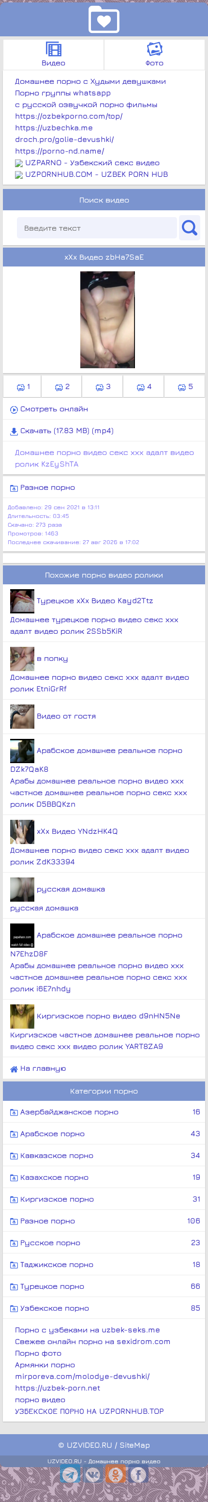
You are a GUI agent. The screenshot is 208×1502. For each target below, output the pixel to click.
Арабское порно (109, 1133)
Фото (154, 62)
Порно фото (38, 1352)
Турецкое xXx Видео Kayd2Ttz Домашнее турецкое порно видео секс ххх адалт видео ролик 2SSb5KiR (94, 615)
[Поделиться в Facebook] (138, 1473)
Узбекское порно (109, 1307)
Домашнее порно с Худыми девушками (90, 81)
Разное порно (46, 487)
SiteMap (134, 1444)
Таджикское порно (109, 1264)
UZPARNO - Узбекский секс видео (92, 162)
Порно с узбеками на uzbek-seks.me (87, 1329)
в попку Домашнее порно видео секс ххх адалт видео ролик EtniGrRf (99, 673)
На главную (42, 1068)
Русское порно (109, 1242)
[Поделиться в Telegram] (70, 1473)
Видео (53, 62)
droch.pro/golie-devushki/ (64, 139)
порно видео (40, 1399)
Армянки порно (45, 1364)
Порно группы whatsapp (63, 92)
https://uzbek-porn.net (57, 1387)
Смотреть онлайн (53, 408)
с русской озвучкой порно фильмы (86, 104)
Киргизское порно (109, 1198)
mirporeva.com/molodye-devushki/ (82, 1376)
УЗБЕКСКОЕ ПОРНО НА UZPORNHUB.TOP (89, 1411)
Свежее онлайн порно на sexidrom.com (93, 1341)
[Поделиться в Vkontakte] (93, 1473)
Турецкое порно (109, 1286)
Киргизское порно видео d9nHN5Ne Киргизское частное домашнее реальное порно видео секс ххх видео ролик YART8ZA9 (105, 1030)
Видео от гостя (65, 715)
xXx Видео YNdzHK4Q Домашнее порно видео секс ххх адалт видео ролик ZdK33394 (99, 846)
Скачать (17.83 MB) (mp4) (66, 430)
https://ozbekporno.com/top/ (68, 115)
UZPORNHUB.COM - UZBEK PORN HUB (96, 174)
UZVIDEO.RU (89, 1444)
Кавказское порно (109, 1155)
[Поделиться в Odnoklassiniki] (115, 1473)
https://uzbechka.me (54, 127)
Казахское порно (109, 1177)
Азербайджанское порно (109, 1111)
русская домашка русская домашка (57, 898)
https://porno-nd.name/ (59, 150)
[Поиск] (189, 227)
